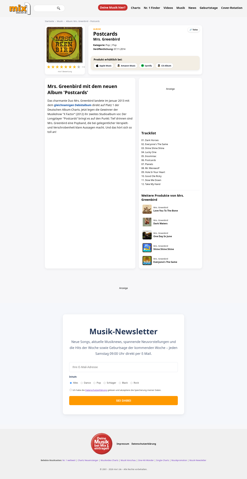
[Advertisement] (170, 108)
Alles (75, 382)
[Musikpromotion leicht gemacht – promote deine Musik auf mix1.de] (101, 443)
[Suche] (59, 8)
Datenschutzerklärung (96, 390)
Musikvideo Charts (110, 460)
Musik (180, 7)
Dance (87, 382)
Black (125, 382)
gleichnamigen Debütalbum (72, 105)
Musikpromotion (179, 460)
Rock (136, 382)
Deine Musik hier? (113, 7)
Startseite (49, 21)
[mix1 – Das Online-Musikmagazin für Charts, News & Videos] (19, 7)
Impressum (123, 443)
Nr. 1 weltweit (69, 460)
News (192, 7)
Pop (99, 382)
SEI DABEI (123, 400)
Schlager (111, 382)
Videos (168, 7)
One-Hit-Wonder (146, 460)
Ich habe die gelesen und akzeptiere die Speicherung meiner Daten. (116, 390)
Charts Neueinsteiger (88, 460)
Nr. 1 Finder (152, 7)
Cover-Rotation (231, 7)
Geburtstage (209, 7)
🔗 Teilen (194, 30)
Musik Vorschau (128, 460)
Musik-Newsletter (197, 460)
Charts (135, 7)
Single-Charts (163, 460)
